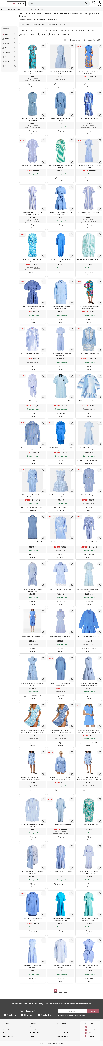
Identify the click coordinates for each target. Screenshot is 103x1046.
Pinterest (91, 1036)
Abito (6, 34)
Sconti (27, 24)
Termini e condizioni (63, 1027)
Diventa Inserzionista (9, 1030)
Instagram (92, 1027)
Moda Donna (11, 1015)
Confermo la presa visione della (72, 1015)
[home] (2, 9)
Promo (32, 1036)
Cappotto (8, 57)
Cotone (42, 34)
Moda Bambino (46, 1015)
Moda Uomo (28, 1015)
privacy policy (81, 1015)
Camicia (8, 52)
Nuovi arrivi (40, 24)
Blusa (7, 43)
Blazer (7, 39)
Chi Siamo (6, 1027)
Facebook (92, 1030)
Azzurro (22, 34)
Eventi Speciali (34, 1033)
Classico (53, 34)
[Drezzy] (16, 3)
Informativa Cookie (62, 1033)
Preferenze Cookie (62, 1036)
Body (6, 48)
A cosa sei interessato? (27, 1011)
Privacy (59, 1030)
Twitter (91, 1033)
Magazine (33, 1027)
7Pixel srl (48, 1043)
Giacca (7, 66)
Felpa (7, 61)
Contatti (5, 1033)
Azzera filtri (65, 34)
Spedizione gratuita (59, 24)
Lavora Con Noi (8, 1036)
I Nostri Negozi (34, 1030)
